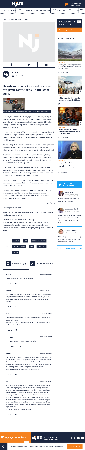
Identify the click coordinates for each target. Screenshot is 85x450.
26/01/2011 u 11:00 (46, 353)
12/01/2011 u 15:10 (46, 274)
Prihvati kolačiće (75, 446)
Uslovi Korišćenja (51, 439)
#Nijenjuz (64, 10)
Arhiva (76, 10)
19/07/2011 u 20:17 (46, 381)
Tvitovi (13, 10)
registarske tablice (19, 246)
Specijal (47, 10)
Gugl (28, 10)
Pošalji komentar (45, 264)
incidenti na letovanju (38, 240)
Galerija (33, 10)
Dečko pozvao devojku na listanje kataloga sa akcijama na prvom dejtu (69, 131)
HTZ (25, 240)
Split (31, 246)
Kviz (59, 10)
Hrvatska (16, 240)
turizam (16, 252)
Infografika (40, 10)
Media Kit (53, 437)
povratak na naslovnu (18, 19)
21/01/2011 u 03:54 (46, 313)
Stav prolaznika (21, 10)
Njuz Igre (81, 10)
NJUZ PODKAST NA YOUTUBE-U (67, 23)
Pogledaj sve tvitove (66, 249)
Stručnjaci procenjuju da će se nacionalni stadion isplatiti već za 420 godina (70, 67)
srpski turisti (41, 246)
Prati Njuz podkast (65, 30)
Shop (8, 10)
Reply (10, 283)
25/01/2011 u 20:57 (46, 337)
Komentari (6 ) (19, 264)
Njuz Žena (70, 10)
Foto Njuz (54, 10)
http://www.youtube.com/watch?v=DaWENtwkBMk (22, 369)
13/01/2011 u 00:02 (46, 290)
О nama (47, 437)
